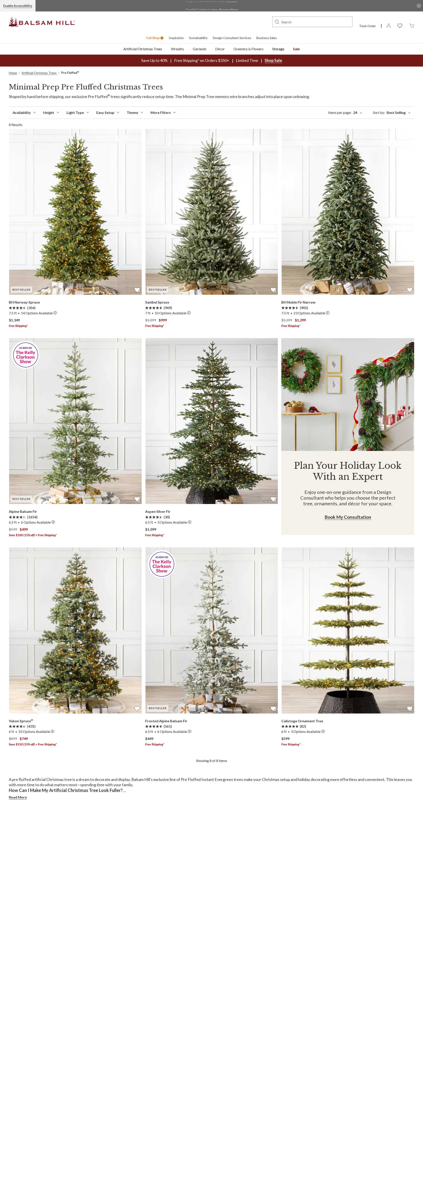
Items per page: (342, 112)
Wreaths (177, 49)
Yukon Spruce (21, 721)
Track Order (367, 26)
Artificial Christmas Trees (142, 49)
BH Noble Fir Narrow (298, 302)
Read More (18, 797)
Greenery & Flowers (248, 49)
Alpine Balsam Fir (23, 511)
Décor (220, 49)
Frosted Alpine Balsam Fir (166, 721)
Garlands (199, 49)
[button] (277, 22)
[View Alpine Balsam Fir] (75, 421)
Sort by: (389, 112)
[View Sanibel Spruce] (211, 212)
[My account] (388, 25)
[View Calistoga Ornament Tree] (347, 630)
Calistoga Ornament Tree (302, 721)
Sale (296, 49)
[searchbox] (312, 22)
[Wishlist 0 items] (399, 25)
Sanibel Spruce (157, 302)
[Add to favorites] (137, 289)
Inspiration (176, 38)
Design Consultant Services (232, 38)
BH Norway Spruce (24, 302)
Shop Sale (273, 60)
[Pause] (419, 5)
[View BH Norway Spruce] (75, 212)
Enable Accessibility (17, 5)
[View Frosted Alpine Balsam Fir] (211, 630)
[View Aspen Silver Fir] (211, 421)
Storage (278, 49)
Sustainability (198, 38)
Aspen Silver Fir (158, 511)
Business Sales (266, 38)
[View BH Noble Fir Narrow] (347, 212)
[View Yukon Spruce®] (75, 630)
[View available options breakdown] (55, 313)
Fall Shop (153, 38)
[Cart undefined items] (411, 25)
